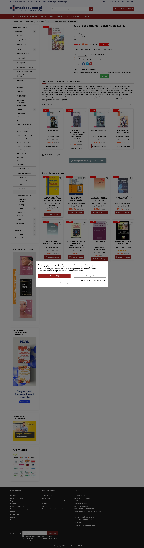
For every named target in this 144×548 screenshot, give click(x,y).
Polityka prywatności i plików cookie (93, 280)
